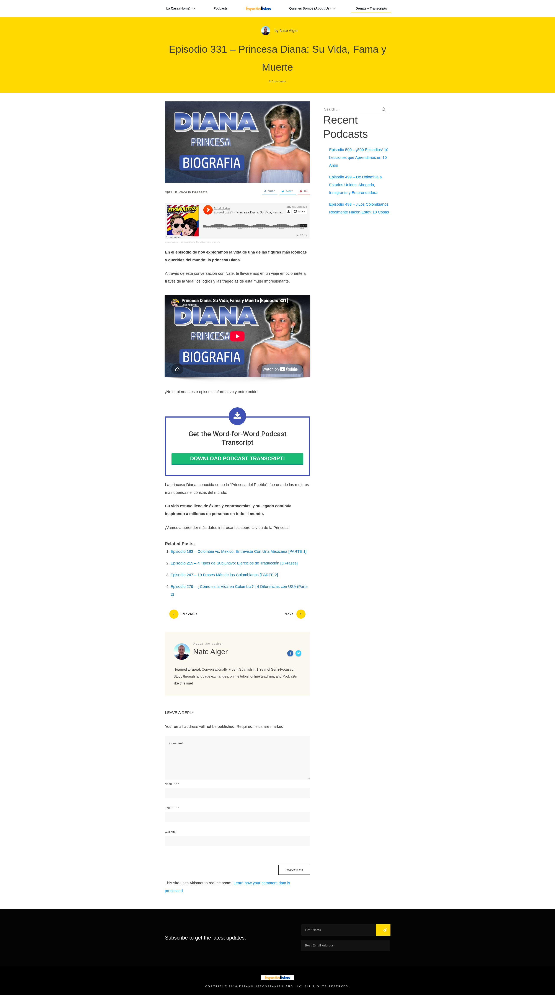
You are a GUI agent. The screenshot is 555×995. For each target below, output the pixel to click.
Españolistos (171, 242)
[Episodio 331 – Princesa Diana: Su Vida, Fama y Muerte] (237, 142)
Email (172, 808)
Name (172, 783)
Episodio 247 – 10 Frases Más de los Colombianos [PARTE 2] (224, 575)
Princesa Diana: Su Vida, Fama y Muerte (200, 242)
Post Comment (294, 869)
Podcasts (200, 191)
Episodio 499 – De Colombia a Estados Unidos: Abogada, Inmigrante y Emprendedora (355, 185)
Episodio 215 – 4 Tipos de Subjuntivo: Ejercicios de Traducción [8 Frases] (234, 563)
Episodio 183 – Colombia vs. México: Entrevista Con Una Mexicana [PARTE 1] (239, 551)
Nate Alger (289, 30)
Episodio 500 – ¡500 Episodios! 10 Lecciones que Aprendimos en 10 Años (358, 157)
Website (170, 832)
